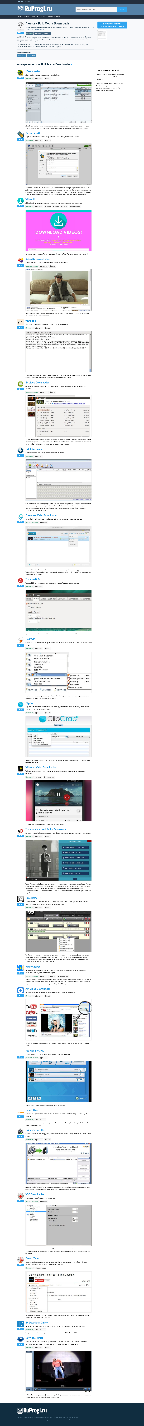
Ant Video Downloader (37, 989)
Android (27, 2)
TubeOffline (31, 1110)
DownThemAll (32, 133)
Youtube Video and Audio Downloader (46, 829)
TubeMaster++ (33, 898)
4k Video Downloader (37, 382)
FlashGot (30, 639)
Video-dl (30, 199)
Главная (19, 17)
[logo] (34, 9)
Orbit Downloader (35, 449)
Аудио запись (21, 55)
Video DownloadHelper (38, 259)
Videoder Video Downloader (40, 767)
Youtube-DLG (32, 579)
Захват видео (31, 55)
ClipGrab (30, 703)
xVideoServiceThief (35, 1130)
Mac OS (33, 2)
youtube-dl (31, 321)
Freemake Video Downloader (41, 515)
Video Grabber (33, 966)
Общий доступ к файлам (38, 17)
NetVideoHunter (34, 1338)
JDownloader (32, 71)
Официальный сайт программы (35, 30)
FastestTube (32, 1258)
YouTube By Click (34, 1050)
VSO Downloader (34, 1194)
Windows (20, 2)
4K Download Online (36, 1322)
